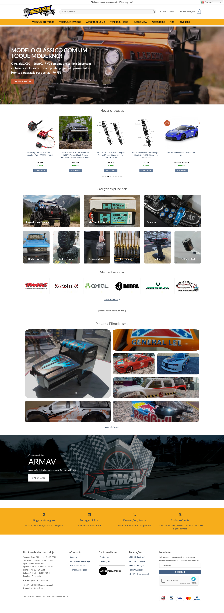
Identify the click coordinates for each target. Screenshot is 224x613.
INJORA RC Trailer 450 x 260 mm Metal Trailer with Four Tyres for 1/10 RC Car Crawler (167, 155)
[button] (166, 11)
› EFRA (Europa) (136, 570)
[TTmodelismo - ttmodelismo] (39, 11)
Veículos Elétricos (43, 22)
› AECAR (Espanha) (137, 561)
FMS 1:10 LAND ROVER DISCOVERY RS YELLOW (132, 153)
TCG (172, 22)
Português (209, 2)
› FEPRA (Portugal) (137, 557)
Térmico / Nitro (119, 22)
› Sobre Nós (73, 557)
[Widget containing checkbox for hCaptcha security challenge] (178, 581)
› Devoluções (104, 561)
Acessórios (158, 22)
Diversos (185, 22)
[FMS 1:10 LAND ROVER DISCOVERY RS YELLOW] (131, 132)
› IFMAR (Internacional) (139, 574)
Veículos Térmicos (70, 22)
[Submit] (154, 11)
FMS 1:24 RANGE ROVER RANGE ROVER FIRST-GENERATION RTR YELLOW (61, 155)
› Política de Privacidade (79, 565)
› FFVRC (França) (136, 565)
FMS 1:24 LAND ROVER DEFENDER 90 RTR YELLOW (96, 153)
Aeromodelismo (95, 22)
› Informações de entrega (79, 561)
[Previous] (7, 65)
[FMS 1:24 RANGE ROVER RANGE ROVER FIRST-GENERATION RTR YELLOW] (61, 132)
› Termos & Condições (78, 570)
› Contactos (104, 557)
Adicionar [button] (61, 170)
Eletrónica (140, 22)
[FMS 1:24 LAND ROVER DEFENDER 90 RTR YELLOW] (96, 132)
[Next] (216, 65)
